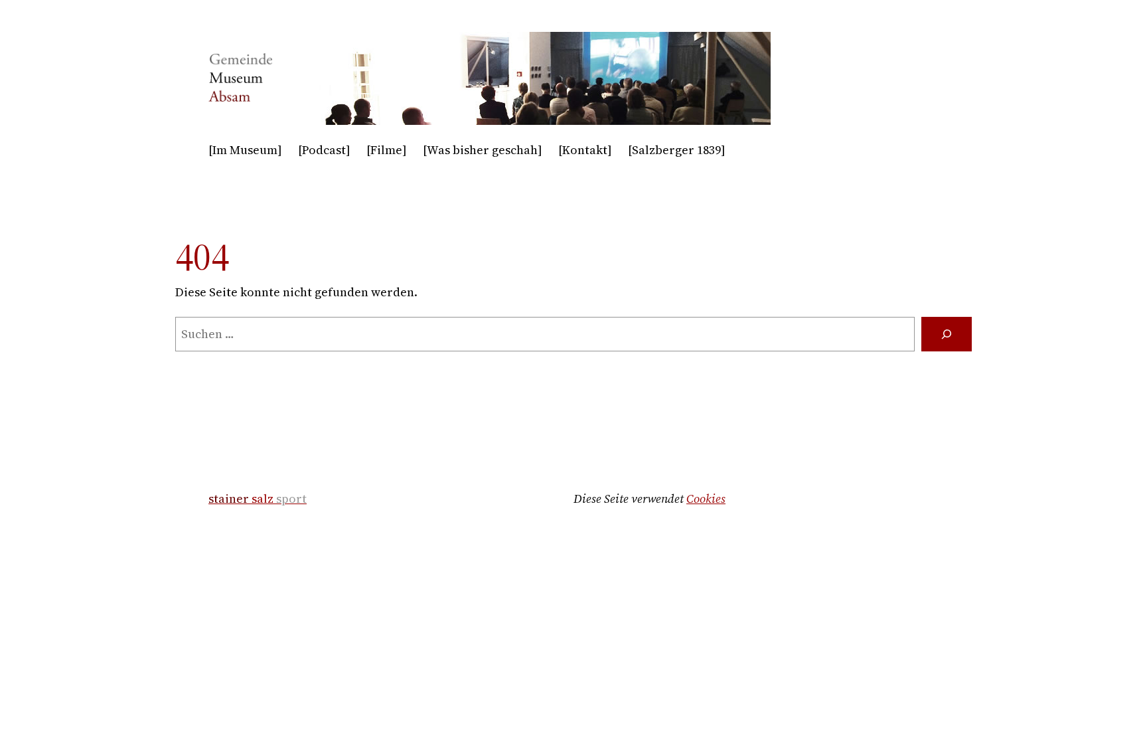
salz (257, 498)
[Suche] (946, 334)
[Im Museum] (245, 149)
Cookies (706, 498)
